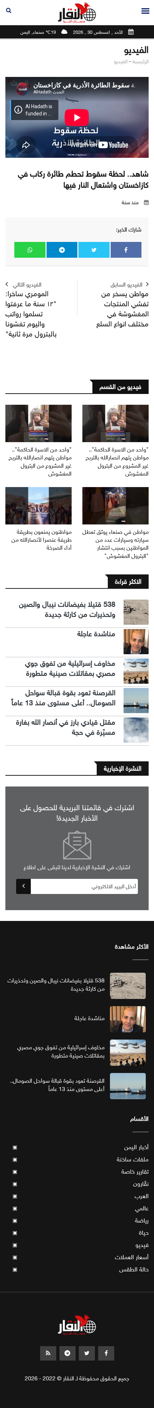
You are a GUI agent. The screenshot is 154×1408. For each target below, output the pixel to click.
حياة (81, 1233)
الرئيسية (141, 61)
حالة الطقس (81, 1269)
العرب (81, 1196)
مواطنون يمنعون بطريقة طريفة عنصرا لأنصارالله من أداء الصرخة (41, 540)
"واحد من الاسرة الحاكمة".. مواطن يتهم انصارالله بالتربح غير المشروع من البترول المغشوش (117, 461)
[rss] (48, 1353)
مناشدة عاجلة (96, 634)
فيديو (81, 1245)
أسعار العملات (81, 1257)
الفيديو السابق (122, 305)
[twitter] (87, 1353)
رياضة (81, 1220)
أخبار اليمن (81, 1147)
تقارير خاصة (81, 1172)
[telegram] (67, 1353)
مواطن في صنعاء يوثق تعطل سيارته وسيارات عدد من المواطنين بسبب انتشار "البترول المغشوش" (115, 544)
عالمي (81, 1208)
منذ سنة (130, 202)
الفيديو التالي (31, 310)
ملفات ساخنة (81, 1159)
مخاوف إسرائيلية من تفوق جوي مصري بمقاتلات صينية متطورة (70, 668)
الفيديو (120, 61)
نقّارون (81, 1184)
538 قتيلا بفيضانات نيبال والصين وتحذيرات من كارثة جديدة (67, 609)
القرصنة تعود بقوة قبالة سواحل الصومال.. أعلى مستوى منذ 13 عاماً (63, 698)
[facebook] (106, 1353)
